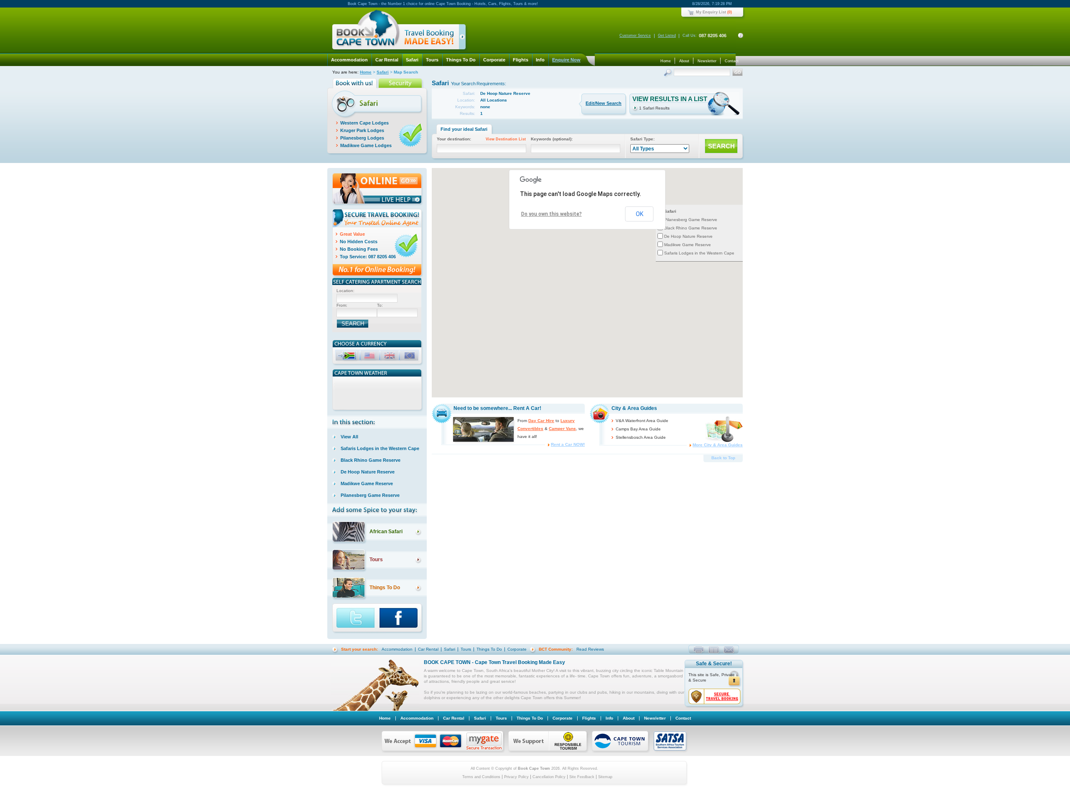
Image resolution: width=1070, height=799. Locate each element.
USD (370, 356)
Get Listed (667, 35)
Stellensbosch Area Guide (641, 437)
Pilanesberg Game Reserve (690, 219)
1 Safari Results (654, 108)
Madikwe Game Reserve (687, 244)
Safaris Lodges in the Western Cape (699, 253)
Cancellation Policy (549, 777)
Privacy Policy (516, 777)
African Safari (386, 531)
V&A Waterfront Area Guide (642, 420)
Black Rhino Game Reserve (690, 228)
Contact (732, 61)
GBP (390, 356)
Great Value (352, 234)
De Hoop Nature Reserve (688, 236)
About (684, 61)
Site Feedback (581, 777)
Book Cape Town (395, 31)
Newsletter (707, 61)
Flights (520, 59)
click (464, 38)
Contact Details (740, 35)
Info (540, 59)
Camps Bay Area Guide (638, 429)
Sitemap (605, 777)
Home (665, 61)
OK (639, 214)
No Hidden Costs (358, 241)
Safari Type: (642, 139)
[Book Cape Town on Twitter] (356, 618)
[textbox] (366, 298)
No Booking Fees (359, 249)
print (698, 649)
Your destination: (481, 139)
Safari (412, 59)
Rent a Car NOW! (568, 444)
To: (380, 305)
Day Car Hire (541, 420)
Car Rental (386, 59)
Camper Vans (562, 428)
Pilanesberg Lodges (362, 137)
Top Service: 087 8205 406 (368, 256)
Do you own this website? (551, 214)
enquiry (729, 649)
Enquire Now (566, 59)
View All (349, 436)
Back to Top (723, 457)
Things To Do (461, 59)
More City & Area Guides (718, 445)
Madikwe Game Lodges (366, 145)
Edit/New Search (604, 103)
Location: (345, 290)
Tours (432, 59)
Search (668, 73)
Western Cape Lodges (364, 122)
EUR (410, 356)
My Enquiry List (711, 12)
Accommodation (349, 59)
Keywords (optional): (552, 139)
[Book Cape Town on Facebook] (401, 618)
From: (341, 305)
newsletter (713, 649)
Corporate (494, 59)
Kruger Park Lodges (362, 130)
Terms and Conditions (481, 777)
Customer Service (635, 35)
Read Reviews (590, 649)
